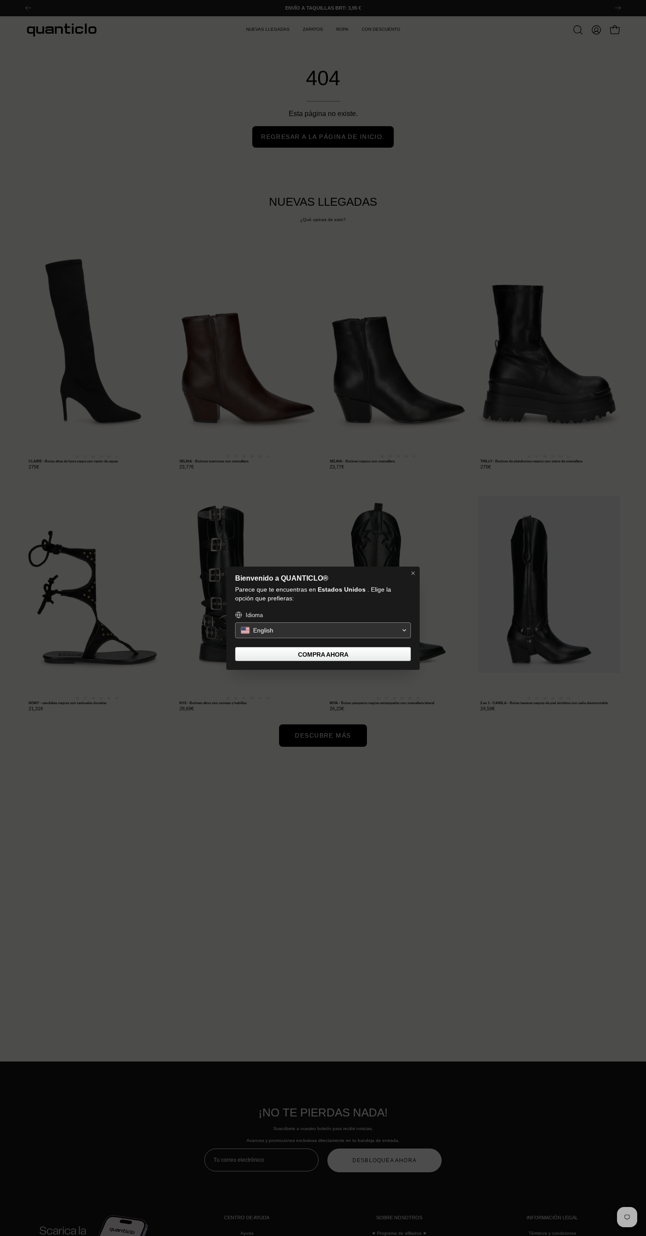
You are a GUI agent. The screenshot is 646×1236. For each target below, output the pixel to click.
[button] (323, 630)
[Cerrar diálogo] (413, 573)
